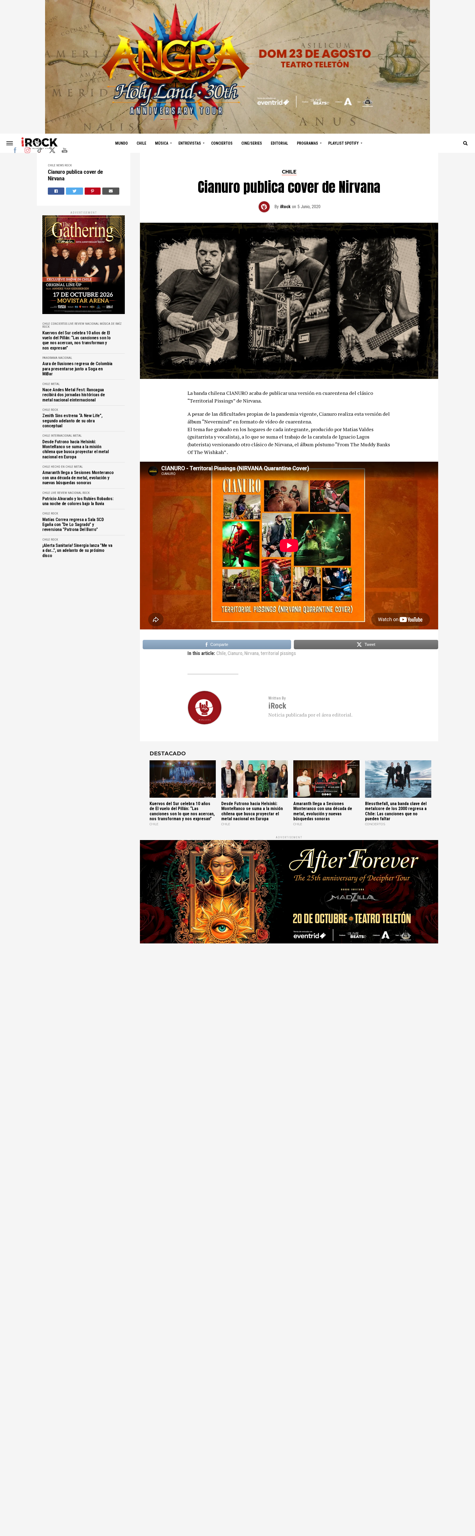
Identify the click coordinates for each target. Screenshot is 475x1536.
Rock (68, 165)
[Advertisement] (289, 1017)
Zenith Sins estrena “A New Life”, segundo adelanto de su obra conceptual (72, 420)
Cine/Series (251, 143)
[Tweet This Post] (74, 191)
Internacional (61, 435)
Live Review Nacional (83, 324)
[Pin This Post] (93, 191)
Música (161, 143)
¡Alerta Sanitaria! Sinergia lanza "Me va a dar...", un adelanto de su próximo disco (77, 550)
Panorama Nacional (57, 358)
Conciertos (222, 143)
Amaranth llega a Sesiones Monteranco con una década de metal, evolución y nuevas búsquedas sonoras (78, 477)
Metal (55, 384)
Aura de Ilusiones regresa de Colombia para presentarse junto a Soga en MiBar (77, 368)
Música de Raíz (110, 324)
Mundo (121, 143)
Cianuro (235, 653)
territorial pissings (278, 653)
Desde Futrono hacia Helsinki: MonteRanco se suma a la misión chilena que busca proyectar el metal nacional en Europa (75, 449)
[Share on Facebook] (56, 191)
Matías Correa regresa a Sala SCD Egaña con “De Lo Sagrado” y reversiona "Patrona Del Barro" (73, 524)
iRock (285, 206)
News (60, 165)
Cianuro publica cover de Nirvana (75, 175)
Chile (141, 143)
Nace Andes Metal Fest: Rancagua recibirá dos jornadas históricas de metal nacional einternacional (73, 395)
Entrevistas (189, 143)
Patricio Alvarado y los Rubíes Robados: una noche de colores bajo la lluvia (78, 501)
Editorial (279, 143)
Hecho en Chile (62, 467)
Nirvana (251, 653)
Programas (307, 143)
